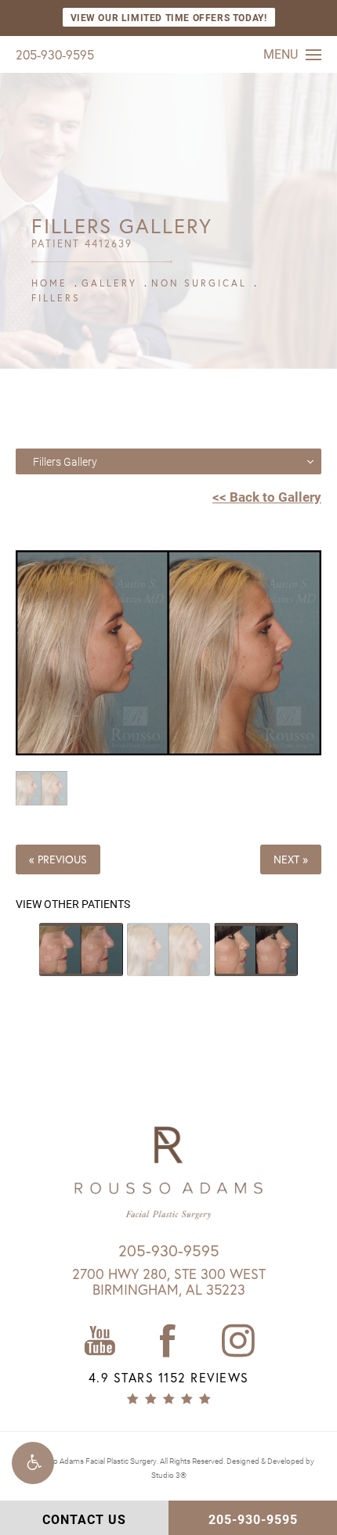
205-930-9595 (55, 54)
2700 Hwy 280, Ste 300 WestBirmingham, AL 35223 (169, 1281)
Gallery (109, 283)
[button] (33, 1463)
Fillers (56, 298)
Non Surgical (199, 283)
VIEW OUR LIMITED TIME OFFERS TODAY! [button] (169, 17)
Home (49, 283)
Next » (291, 859)
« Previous (58, 859)
